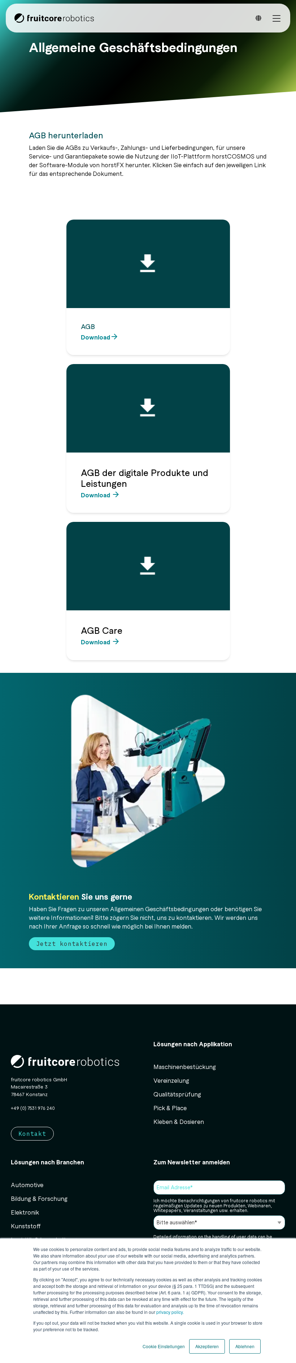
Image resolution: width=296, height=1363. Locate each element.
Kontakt (32, 1133)
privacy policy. (169, 1312)
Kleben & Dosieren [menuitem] (178, 1121)
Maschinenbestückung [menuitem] (184, 1066)
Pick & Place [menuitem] (170, 1108)
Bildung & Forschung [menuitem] (39, 1198)
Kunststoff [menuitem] (26, 1226)
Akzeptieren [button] (207, 1346)
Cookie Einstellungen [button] (164, 1346)
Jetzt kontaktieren (72, 943)
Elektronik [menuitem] (25, 1212)
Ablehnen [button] (244, 1346)
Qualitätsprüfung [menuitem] (177, 1094)
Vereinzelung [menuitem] (171, 1080)
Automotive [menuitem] (27, 1185)
